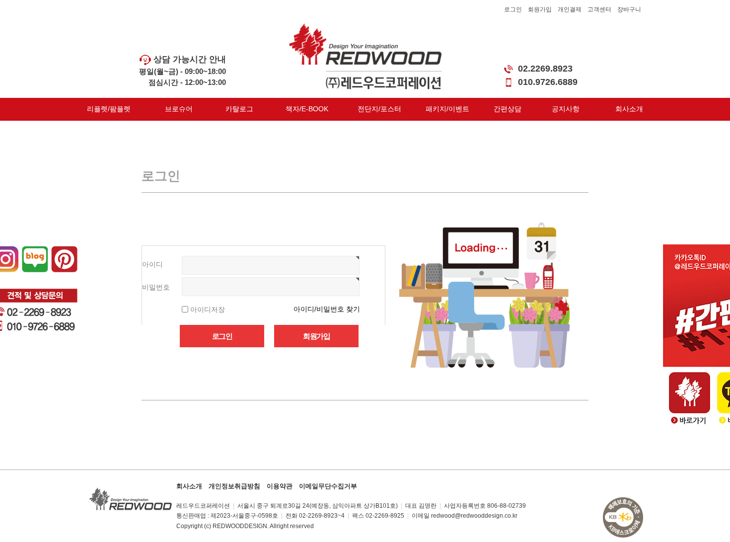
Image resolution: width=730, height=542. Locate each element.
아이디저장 (207, 309)
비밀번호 (156, 287)
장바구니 (629, 9)
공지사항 (566, 109)
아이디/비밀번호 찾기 (326, 309)
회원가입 (540, 9)
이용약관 (279, 486)
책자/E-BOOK (307, 109)
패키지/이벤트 (447, 109)
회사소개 (629, 109)
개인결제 (570, 9)
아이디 (152, 264)
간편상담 (507, 109)
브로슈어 (179, 109)
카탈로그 (239, 109)
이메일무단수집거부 (328, 486)
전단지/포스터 (379, 109)
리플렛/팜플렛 (109, 109)
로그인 (513, 9)
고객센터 (599, 9)
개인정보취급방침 (234, 486)
